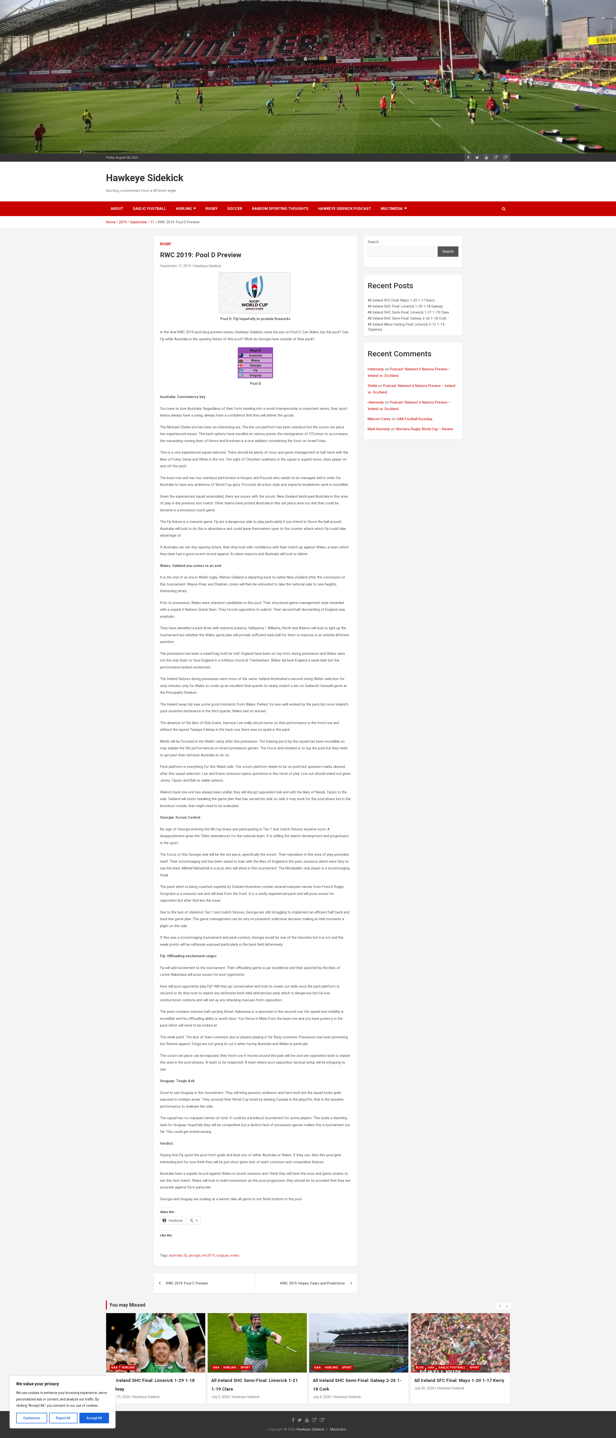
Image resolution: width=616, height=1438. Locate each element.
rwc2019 (208, 1255)
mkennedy (376, 369)
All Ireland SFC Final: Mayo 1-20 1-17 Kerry (401, 300)
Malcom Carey (379, 419)
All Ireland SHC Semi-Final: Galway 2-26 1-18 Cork (407, 318)
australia (175, 1255)
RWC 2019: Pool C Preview (187, 1283)
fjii (185, 1255)
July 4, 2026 (220, 1397)
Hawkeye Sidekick (144, 178)
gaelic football (149, 208)
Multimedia (392, 208)
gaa (114, 1367)
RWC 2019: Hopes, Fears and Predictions (312, 1283)
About (117, 208)
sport (144, 1367)
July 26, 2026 (323, 1388)
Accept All (94, 1418)
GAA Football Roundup (414, 419)
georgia (194, 1255)
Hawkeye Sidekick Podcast (344, 208)
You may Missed (127, 1305)
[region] (63, 1402)
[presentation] (499, 1306)
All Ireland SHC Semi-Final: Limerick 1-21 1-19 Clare (408, 312)
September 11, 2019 (175, 266)
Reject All (63, 1418)
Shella (372, 386)
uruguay (222, 1255)
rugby (211, 208)
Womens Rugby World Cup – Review (424, 429)
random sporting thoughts (280, 208)
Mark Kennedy (379, 429)
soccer (234, 208)
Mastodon (338, 1429)
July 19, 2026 (424, 1397)
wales (234, 1255)
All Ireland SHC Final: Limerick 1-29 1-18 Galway (405, 306)
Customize (31, 1418)
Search (373, 242)
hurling (184, 208)
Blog (318, 1367)
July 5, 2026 (119, 1397)
